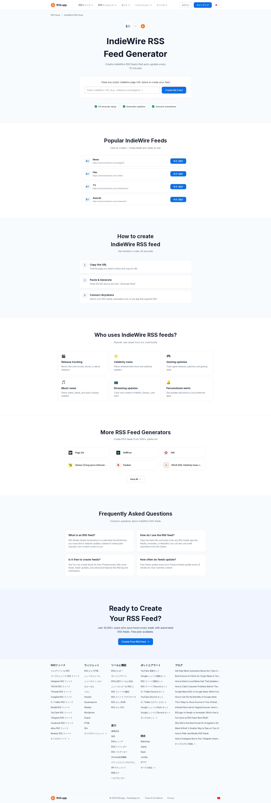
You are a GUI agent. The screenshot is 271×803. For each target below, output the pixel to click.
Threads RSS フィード (61, 691)
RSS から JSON (118, 702)
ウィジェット (91, 665)
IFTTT (144, 762)
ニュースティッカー (93, 681)
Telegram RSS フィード (62, 718)
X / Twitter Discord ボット (153, 691)
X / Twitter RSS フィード (62, 702)
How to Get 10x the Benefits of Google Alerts (196, 697)
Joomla (144, 757)
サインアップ (203, 5)
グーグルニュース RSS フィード (65, 676)
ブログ (179, 665)
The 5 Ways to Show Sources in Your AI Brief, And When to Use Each (197, 702)
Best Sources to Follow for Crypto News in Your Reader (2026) (197, 676)
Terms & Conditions (154, 798)
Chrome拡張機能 (118, 757)
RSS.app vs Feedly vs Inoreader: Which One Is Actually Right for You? (197, 712)
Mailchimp (145, 741)
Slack (143, 752)
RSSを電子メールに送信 (122, 681)
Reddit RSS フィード (60, 707)
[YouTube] (218, 798)
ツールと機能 (118, 665)
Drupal (87, 718)
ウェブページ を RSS (60, 671)
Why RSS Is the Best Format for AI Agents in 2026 (197, 723)
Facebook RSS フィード (62, 723)
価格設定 (115, 731)
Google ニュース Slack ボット (154, 707)
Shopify (87, 697)
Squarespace (90, 702)
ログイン (186, 5)
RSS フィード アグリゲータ (123, 697)
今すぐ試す (178, 161)
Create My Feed (174, 90)
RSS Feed (55, 15)
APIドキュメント (118, 767)
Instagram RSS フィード (62, 681)
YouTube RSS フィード (61, 712)
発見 (113, 736)
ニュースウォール (92, 676)
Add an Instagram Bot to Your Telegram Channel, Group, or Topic (197, 738)
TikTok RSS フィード (60, 686)
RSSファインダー (119, 746)
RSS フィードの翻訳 (120, 691)
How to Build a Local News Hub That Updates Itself (197, 681)
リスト (87, 691)
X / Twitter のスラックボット (154, 702)
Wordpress (89, 712)
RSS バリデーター (119, 752)
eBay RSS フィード (59, 728)
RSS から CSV (117, 707)
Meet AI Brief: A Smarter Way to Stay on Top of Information (197, 728)
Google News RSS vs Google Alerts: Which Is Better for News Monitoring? (197, 691)
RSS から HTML (91, 671)
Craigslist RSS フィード (61, 697)
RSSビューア (117, 741)
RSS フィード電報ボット (152, 681)
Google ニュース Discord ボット (155, 712)
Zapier (144, 746)
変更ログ (115, 773)
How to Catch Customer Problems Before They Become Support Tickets (197, 686)
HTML (87, 723)
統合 (143, 735)
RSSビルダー (117, 671)
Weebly (87, 707)
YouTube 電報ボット (150, 671)
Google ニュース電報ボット (153, 676)
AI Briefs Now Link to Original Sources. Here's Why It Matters (197, 707)
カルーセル (89, 686)
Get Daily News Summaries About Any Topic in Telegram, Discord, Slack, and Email (197, 671)
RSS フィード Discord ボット (154, 686)
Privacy (170, 798)
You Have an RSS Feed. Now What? (191, 718)
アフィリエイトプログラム (123, 762)
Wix (86, 728)
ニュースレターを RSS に (122, 686)
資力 (113, 725)
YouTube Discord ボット (152, 697)
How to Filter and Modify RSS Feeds (192, 733)
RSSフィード (58, 665)
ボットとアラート (119, 676)
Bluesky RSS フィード (61, 733)
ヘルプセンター (118, 778)
